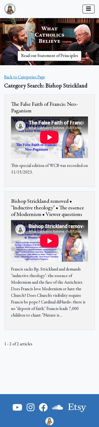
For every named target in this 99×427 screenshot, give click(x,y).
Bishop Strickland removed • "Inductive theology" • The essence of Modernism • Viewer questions (47, 208)
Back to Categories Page (24, 77)
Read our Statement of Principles (49, 56)
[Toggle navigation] (88, 9)
